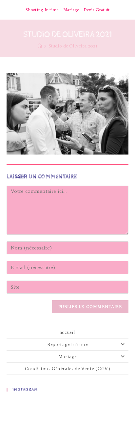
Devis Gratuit (97, 9)
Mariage (71, 9)
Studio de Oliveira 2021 (72, 45)
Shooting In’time (42, 9)
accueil (67, 332)
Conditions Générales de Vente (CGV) (67, 368)
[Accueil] (40, 45)
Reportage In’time (67, 344)
